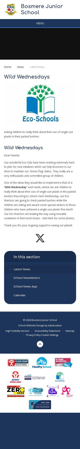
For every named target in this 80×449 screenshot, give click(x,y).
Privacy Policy (33, 335)
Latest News (37, 67)
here (50, 218)
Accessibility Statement (47, 330)
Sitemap (69, 330)
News (20, 67)
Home (7, 67)
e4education (55, 325)
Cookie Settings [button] (50, 335)
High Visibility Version (17, 330)
